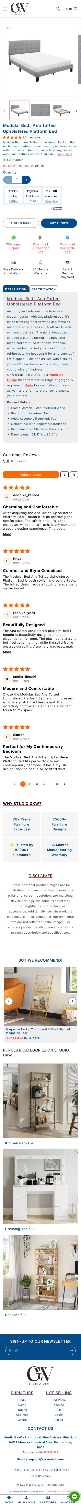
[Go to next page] (66, 784)
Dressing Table (18, 1229)
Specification (44, 289)
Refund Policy (39, 1469)
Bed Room (59, 1400)
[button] (5, 9)
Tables (22, 1409)
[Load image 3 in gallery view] (61, 110)
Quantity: (10, 172)
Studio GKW (33, 1484)
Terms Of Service (40, 1475)
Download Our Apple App (67, 248)
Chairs (22, 1419)
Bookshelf (13, 1315)
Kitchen (58, 1405)
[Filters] (64, 474)
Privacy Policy (20, 1469)
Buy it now (59, 223)
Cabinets (22, 1414)
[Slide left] (4, 111)
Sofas (22, 1405)
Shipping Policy (59, 1469)
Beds (22, 1400)
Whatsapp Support (13, 246)
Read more (64, 154)
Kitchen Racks (17, 1143)
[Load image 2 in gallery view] (40, 110)
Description (16, 289)
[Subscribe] (71, 1350)
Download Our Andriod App (40, 248)
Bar (58, 1409)
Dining (58, 1419)
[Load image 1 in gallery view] (19, 110)
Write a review (30, 475)
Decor (59, 1414)
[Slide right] (76, 111)
